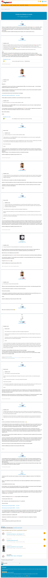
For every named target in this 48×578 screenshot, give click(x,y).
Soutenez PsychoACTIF (10, 572)
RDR (24, 108)
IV (30, 29)
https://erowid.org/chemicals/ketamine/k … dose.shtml (11, 95)
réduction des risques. (5, 569)
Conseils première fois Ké (12, 540)
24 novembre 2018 (18, 548)
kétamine (11, 54)
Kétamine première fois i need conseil (14, 546)
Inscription (45, 5)
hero (13, 255)
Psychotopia (14, 5)
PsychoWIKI (10, 5)
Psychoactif (3, 559)
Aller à (2, 562)
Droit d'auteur (3, 573)
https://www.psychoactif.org (17, 573)
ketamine (8, 260)
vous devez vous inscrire (17, 527)
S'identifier (41, 5)
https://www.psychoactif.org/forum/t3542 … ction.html (10, 505)
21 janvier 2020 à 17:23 (22, 197)
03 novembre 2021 (18, 535)
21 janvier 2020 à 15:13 (22, 40)
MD (16, 255)
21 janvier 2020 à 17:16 (22, 170)
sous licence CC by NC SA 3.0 (27, 573)
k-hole (21, 512)
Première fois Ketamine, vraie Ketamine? (15, 534)
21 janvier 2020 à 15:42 (22, 76)
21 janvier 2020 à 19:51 (22, 456)
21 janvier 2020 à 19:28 (22, 366)
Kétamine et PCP (7, 9)
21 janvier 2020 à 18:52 (22, 323)
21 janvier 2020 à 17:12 (22, 127)
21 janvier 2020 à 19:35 (22, 406)
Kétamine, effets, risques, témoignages (14, 555)
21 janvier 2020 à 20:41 (22, 474)
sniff (2, 29)
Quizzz (18, 5)
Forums (4, 5)
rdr (40, 293)
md (22, 434)
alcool (13, 496)
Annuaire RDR (22, 5)
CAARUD (36, 55)
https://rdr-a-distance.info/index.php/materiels (12, 357)
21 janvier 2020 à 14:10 (22, 25)
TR (7, 493)
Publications (26, 5)
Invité (44, 1)
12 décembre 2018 (18, 541)
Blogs (7, 5)
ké (11, 514)
